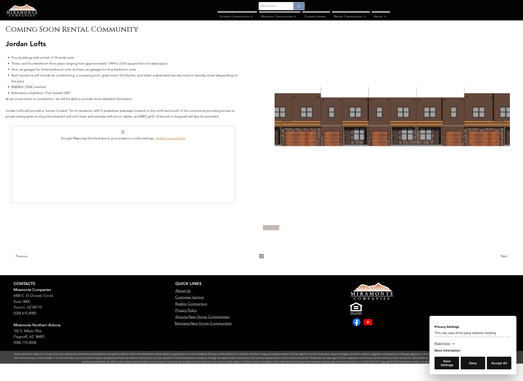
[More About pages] (385, 16)
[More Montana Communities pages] (295, 16)
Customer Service (189, 297)
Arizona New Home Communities (202, 317)
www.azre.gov (328, 361)
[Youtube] (368, 322)
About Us (183, 290)
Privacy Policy (186, 310)
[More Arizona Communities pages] (252, 16)
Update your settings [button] (170, 138)
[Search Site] (298, 6)
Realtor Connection (191, 304)
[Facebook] (356, 322)
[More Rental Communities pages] (365, 16)
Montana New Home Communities (203, 323)
